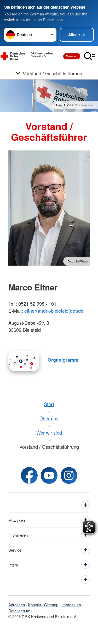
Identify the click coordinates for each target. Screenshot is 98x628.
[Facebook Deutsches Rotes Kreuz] (29, 475)
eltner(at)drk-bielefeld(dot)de (53, 310)
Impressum (71, 604)
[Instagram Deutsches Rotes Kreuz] (69, 475)
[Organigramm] (23, 361)
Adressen (16, 604)
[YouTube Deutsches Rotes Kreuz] (49, 475)
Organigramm (63, 359)
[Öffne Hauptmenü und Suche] (89, 56)
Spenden (71, 56)
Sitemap (51, 604)
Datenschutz (19, 610)
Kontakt (34, 604)
